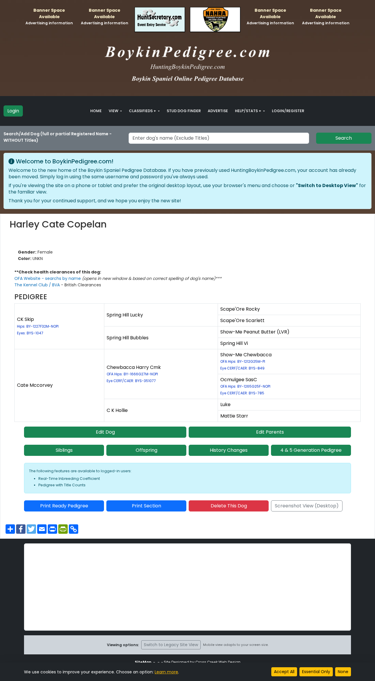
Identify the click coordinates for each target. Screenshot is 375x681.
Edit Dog (105, 432)
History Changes (229, 450)
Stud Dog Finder (184, 111)
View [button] (114, 111)
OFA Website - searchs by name (48, 278)
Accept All (284, 672)
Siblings (64, 450)
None (343, 672)
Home (96, 111)
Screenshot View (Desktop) (307, 505)
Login (13, 110)
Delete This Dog (229, 505)
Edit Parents (270, 432)
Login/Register (288, 111)
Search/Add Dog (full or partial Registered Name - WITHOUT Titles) (58, 137)
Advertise (218, 111)
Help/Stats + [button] (248, 111)
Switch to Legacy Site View (171, 645)
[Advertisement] (187, 587)
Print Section (146, 505)
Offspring (146, 450)
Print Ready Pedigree (64, 505)
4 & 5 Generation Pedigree (311, 450)
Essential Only (316, 672)
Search (343, 138)
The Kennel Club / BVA (37, 285)
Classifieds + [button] (143, 111)
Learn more (166, 672)
